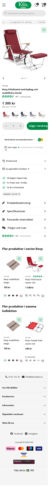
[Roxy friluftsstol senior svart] (30, 295)
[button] (24, 149)
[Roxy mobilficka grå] (9, 295)
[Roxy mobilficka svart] (13, 295)
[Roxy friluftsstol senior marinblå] (38, 295)
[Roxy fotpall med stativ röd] (34, 325)
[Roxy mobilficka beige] (13, 264)
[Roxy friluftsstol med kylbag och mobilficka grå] (33, 115)
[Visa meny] (4, 5)
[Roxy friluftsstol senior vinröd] (34, 295)
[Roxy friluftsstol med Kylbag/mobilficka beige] (42, 115)
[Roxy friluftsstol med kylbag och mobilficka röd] (6, 115)
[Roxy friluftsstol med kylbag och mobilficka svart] (15, 115)
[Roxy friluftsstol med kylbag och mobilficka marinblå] (24, 115)
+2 (21, 296)
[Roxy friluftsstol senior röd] (34, 264)
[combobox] (24, 13)
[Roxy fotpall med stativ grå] (30, 360)
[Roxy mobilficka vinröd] (17, 295)
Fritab (5, 85)
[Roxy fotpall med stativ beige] (38, 360)
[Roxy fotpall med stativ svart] (34, 360)
